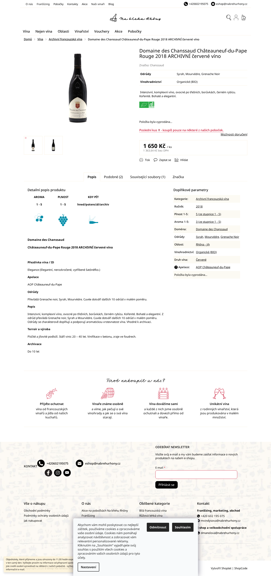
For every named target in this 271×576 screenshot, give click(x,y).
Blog (111, 4)
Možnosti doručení (234, 134)
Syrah (199, 237)
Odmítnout (158, 527)
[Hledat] (228, 17)
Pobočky (58, 4)
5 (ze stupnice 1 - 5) (208, 214)
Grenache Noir (230, 237)
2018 (199, 206)
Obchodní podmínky (37, 510)
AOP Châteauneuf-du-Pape (213, 267)
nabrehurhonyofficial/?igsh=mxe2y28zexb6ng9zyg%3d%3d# (57, 472)
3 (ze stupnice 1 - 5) (208, 222)
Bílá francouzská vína (153, 510)
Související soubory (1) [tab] (147, 177)
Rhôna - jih (203, 244)
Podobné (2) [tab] (113, 177)
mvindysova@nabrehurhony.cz (220, 520)
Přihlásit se (167, 485)
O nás (29, 4)
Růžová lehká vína (150, 515)
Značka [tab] (178, 177)
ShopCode (240, 568)
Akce (85, 4)
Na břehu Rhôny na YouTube (67, 472)
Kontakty (72, 4)
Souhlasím (183, 527)
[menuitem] (26, 31)
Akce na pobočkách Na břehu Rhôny (105, 510)
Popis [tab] (92, 177)
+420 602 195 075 (213, 516)
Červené (201, 259)
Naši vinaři (98, 4)
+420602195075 (57, 463)
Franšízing (43, 4)
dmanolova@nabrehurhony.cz (220, 533)
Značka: (151, 65)
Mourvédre (212, 237)
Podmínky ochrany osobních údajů (46, 515)
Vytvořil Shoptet (221, 568)
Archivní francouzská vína (212, 199)
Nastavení (88, 567)
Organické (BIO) (206, 252)
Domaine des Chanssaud (212, 229)
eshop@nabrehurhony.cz (103, 463)
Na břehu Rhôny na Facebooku (48, 472)
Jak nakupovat (33, 520)
